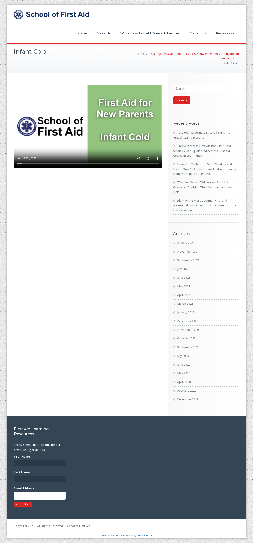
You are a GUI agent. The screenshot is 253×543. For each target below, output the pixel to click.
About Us (103, 33)
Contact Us (198, 33)
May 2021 (183, 286)
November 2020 (188, 330)
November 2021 (188, 251)
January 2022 (185, 243)
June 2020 (183, 364)
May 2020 (183, 373)
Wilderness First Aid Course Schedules (150, 33)
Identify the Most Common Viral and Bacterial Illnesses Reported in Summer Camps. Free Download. (205, 205)
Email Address (24, 488)
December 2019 (187, 399)
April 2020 (184, 382)
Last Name (22, 472)
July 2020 (183, 356)
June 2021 (183, 277)
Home (82, 33)
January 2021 (185, 312)
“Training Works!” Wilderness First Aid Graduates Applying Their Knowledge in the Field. (202, 187)
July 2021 (183, 269)
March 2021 (185, 303)
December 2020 (187, 321)
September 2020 (188, 347)
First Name (22, 456)
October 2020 (186, 338)
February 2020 (186, 390)
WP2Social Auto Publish (112, 535)
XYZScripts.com (145, 535)
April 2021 (184, 295)
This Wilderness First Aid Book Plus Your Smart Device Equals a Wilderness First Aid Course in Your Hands (202, 150)
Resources (224, 33)
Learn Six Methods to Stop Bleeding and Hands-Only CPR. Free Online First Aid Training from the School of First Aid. (204, 169)
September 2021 (188, 260)
